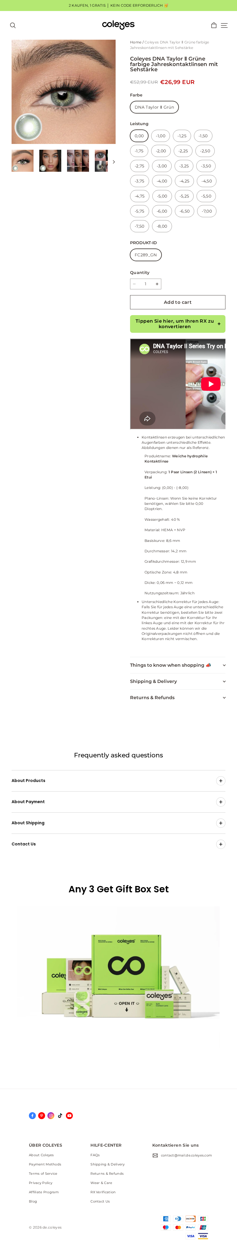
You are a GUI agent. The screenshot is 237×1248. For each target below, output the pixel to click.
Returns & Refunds (107, 1174)
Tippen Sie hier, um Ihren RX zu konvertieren (175, 323)
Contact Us (100, 1201)
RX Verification (103, 1192)
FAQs (95, 1155)
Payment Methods (45, 1164)
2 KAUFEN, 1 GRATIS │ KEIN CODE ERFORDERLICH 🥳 (119, 5)
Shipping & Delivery (107, 1164)
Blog (33, 1201)
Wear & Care (101, 1183)
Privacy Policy (40, 1183)
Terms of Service (43, 1174)
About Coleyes (41, 1155)
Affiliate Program (44, 1192)
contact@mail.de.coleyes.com (186, 1155)
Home (135, 42)
